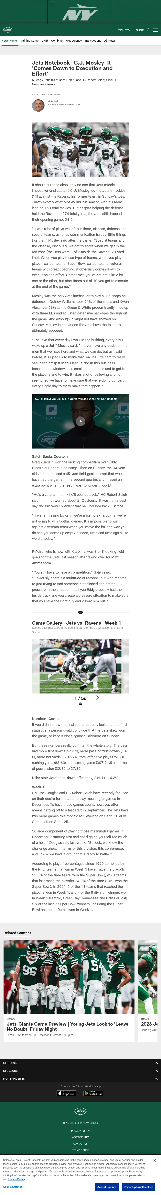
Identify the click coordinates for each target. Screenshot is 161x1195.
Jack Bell (53, 101)
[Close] (154, 1160)
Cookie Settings (12, 1186)
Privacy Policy (80, 1130)
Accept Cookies (106, 1187)
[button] (80, 421)
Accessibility (80, 1137)
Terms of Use (80, 1150)
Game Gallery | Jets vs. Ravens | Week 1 (76, 623)
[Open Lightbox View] (80, 675)
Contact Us (80, 1143)
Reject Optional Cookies (138, 1187)
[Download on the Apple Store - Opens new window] (66, 1093)
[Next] (97, 697)
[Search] (148, 30)
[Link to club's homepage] (8, 28)
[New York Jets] (80, 1111)
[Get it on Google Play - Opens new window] (93, 1095)
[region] (80, 1174)
